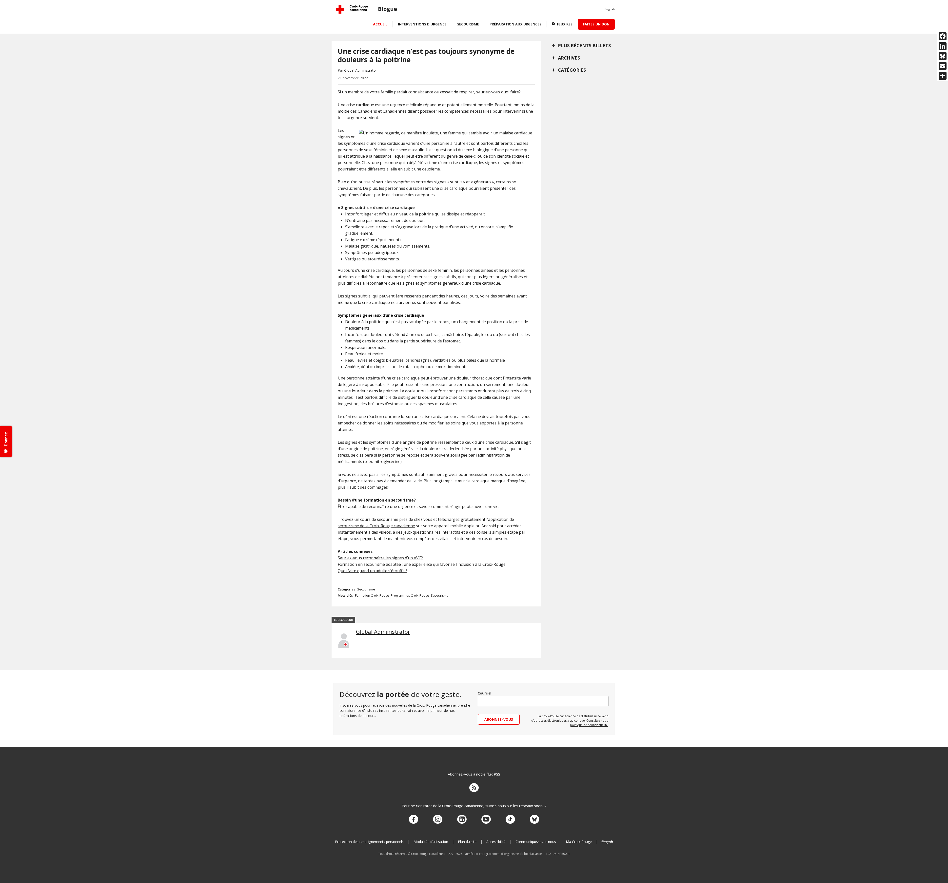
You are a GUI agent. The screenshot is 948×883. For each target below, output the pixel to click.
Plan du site (467, 841)
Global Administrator (360, 70)
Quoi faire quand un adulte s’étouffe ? (372, 570)
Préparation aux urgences (515, 24)
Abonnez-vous (498, 719)
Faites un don (596, 24)
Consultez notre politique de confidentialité (589, 722)
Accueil (380, 24)
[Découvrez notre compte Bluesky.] (534, 819)
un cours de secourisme (376, 519)
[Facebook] (943, 36)
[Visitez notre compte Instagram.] (437, 819)
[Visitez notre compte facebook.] (413, 819)
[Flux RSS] (474, 788)
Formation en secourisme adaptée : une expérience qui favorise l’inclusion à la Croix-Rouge (422, 564)
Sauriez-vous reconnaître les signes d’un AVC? (380, 558)
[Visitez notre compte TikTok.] (510, 819)
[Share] (943, 76)
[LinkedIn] (943, 46)
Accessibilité (496, 841)
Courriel (484, 693)
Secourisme (468, 24)
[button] (610, 9)
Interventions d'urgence (422, 24)
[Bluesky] (943, 56)
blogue (387, 8)
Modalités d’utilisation (431, 841)
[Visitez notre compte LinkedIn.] (462, 819)
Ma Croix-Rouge (579, 841)
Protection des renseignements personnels (369, 841)
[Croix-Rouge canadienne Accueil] (351, 9)
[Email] (943, 66)
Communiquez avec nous (535, 841)
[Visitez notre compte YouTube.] (486, 819)
